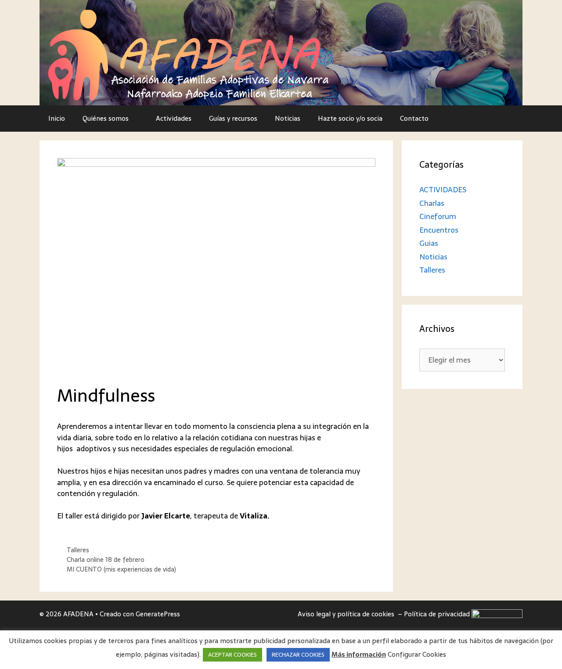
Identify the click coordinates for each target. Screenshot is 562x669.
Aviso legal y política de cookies (347, 613)
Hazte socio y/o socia (350, 118)
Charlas (431, 203)
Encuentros (438, 230)
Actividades (173, 118)
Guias (428, 243)
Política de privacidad (438, 613)
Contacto (414, 118)
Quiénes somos (106, 118)
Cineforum (437, 216)
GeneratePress (158, 613)
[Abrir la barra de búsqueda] (509, 118)
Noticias (287, 118)
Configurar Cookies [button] (417, 654)
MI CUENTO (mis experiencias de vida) (121, 569)
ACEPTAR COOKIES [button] (232, 654)
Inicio (56, 118)
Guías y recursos (233, 118)
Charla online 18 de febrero (105, 559)
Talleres (78, 550)
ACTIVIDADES (442, 189)
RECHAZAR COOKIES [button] (298, 654)
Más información (358, 655)
